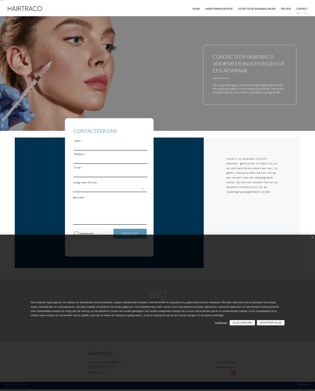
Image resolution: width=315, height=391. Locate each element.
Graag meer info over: (85, 182)
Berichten (78, 197)
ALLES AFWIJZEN (242, 322)
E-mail (77, 167)
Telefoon (79, 154)
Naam (77, 141)
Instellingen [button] (221, 322)
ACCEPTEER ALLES (271, 322)
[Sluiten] (312, 237)
